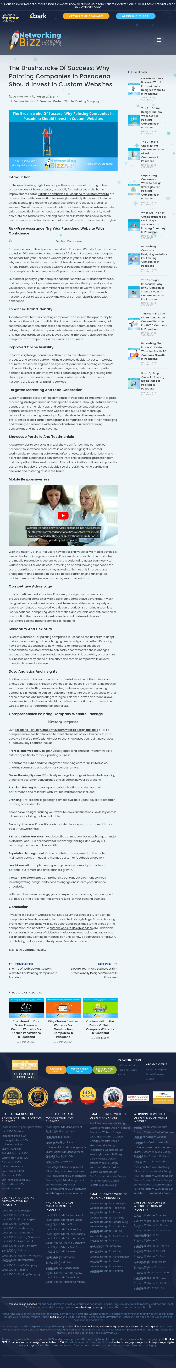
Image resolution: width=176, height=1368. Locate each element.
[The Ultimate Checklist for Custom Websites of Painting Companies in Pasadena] (134, 154)
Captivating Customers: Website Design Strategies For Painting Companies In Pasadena (151, 187)
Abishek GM (20, 96)
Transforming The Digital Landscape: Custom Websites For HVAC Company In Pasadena (154, 321)
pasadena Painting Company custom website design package (56, 730)
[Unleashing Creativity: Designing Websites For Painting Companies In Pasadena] (134, 259)
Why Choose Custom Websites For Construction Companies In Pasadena (63, 1029)
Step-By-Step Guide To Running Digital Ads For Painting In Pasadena (152, 380)
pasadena (40, 950)
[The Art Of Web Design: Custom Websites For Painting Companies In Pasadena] (134, 120)
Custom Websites (24, 950)
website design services (22, 1304)
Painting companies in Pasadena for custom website (73, 194)
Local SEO (56, 1317)
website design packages (115, 1326)
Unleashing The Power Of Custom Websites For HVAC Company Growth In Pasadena (153, 351)
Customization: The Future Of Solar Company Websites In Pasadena (100, 1027)
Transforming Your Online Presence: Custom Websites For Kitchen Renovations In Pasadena (26, 1029)
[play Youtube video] (63, 515)
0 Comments (147, 100)
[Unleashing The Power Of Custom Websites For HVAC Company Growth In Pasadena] (134, 354)
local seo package (155, 1342)
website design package (88, 1307)
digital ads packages (143, 1326)
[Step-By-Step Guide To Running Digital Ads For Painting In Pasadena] (134, 383)
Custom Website (24, 101)
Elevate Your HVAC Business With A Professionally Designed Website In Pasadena (153, 86)
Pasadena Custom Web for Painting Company (70, 101)
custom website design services (71, 928)
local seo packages (86, 1326)
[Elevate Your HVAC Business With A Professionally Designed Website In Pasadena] (134, 89)
